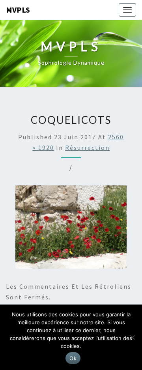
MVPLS (18, 10)
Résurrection (87, 147)
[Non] (132, 337)
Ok (73, 358)
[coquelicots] (71, 229)
